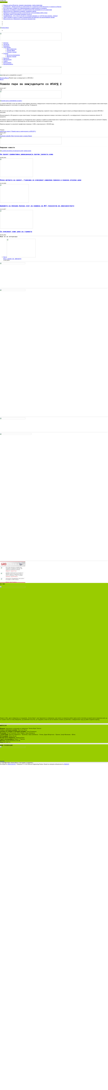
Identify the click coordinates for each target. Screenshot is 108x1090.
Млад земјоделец (11, 49)
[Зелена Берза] (4, 27)
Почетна (5, 43)
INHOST (66, 764)
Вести (7, 78)
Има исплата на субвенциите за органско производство (19, 19)
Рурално (5, 53)
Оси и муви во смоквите (12, 259)
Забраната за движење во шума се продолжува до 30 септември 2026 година (25, 12)
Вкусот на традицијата (13, 55)
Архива (2, 761)
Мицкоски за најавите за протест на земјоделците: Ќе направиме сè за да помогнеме (27, 9)
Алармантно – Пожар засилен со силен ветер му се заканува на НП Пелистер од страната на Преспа (32, 6)
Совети (5, 61)
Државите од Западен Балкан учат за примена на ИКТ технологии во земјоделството (37, 206)
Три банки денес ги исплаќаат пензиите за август (17, 14)
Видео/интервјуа (8, 64)
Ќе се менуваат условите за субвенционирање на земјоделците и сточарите (25, 8)
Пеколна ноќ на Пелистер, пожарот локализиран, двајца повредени (22, 5)
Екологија (6, 58)
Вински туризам (11, 56)
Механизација (7, 59)
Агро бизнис (7, 47)
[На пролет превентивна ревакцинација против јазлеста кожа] (15, 150)
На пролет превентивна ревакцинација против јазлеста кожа (26, 154)
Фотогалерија (7, 62)
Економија (6, 46)
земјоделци (3, 131)
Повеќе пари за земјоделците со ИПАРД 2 (24, 131)
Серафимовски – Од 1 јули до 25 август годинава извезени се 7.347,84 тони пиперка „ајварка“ (30, 16)
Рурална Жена (11, 50)
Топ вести (6, 44)
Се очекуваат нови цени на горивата (16, 231)
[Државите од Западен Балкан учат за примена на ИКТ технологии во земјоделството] (14, 202)
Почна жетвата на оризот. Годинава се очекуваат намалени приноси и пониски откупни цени (40, 180)
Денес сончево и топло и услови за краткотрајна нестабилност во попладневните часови (29, 17)
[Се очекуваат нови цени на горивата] (16, 228)
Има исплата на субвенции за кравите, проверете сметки (19, 11)
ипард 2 (9, 131)
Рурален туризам (11, 52)
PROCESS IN (12, 764)
